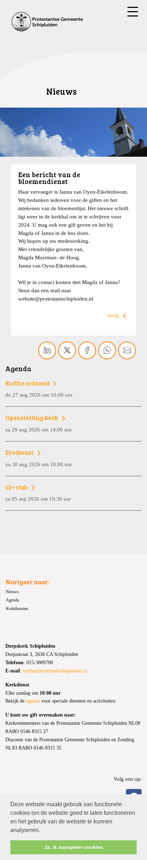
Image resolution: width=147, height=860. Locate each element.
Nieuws (12, 591)
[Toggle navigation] (132, 12)
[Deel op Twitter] (67, 350)
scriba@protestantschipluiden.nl (55, 671)
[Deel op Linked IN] (47, 350)
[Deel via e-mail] (127, 350)
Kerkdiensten (17, 608)
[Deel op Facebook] (87, 350)
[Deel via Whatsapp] (107, 350)
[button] (42, 831)
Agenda (12, 600)
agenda (33, 701)
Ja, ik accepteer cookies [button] (73, 847)
